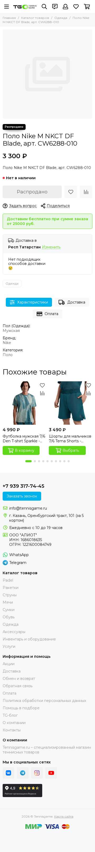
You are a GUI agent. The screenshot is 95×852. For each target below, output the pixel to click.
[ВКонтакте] (8, 773)
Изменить (51, 247)
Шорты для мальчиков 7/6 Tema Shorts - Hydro (70, 438)
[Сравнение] (86, 192)
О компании (14, 722)
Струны (10, 595)
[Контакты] (55, 6)
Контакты (12, 730)
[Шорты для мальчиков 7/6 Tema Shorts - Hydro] (70, 403)
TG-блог (10, 715)
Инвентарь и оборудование (29, 639)
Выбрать (71, 450)
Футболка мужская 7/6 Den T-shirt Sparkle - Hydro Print (24, 438)
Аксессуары (14, 631)
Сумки (9, 609)
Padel (8, 580)
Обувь (9, 617)
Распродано (32, 192)
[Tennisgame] (24, 7)
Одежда (60, 18)
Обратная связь (17, 686)
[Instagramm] (37, 773)
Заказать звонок (22, 496)
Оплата (51, 313)
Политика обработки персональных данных (44, 700)
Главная (9, 18)
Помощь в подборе (21, 708)
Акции (9, 663)
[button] (28, 461)
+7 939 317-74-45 (23, 486)
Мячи (8, 602)
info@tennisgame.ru (28, 508)
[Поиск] (44, 6)
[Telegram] (22, 773)
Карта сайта (63, 816)
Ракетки (10, 587)
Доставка (76, 302)
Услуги (9, 646)
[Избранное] (70, 192)
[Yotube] (51, 773)
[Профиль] (65, 6)
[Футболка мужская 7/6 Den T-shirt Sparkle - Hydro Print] (24, 403)
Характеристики (32, 302)
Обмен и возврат (19, 678)
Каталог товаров (35, 18)
